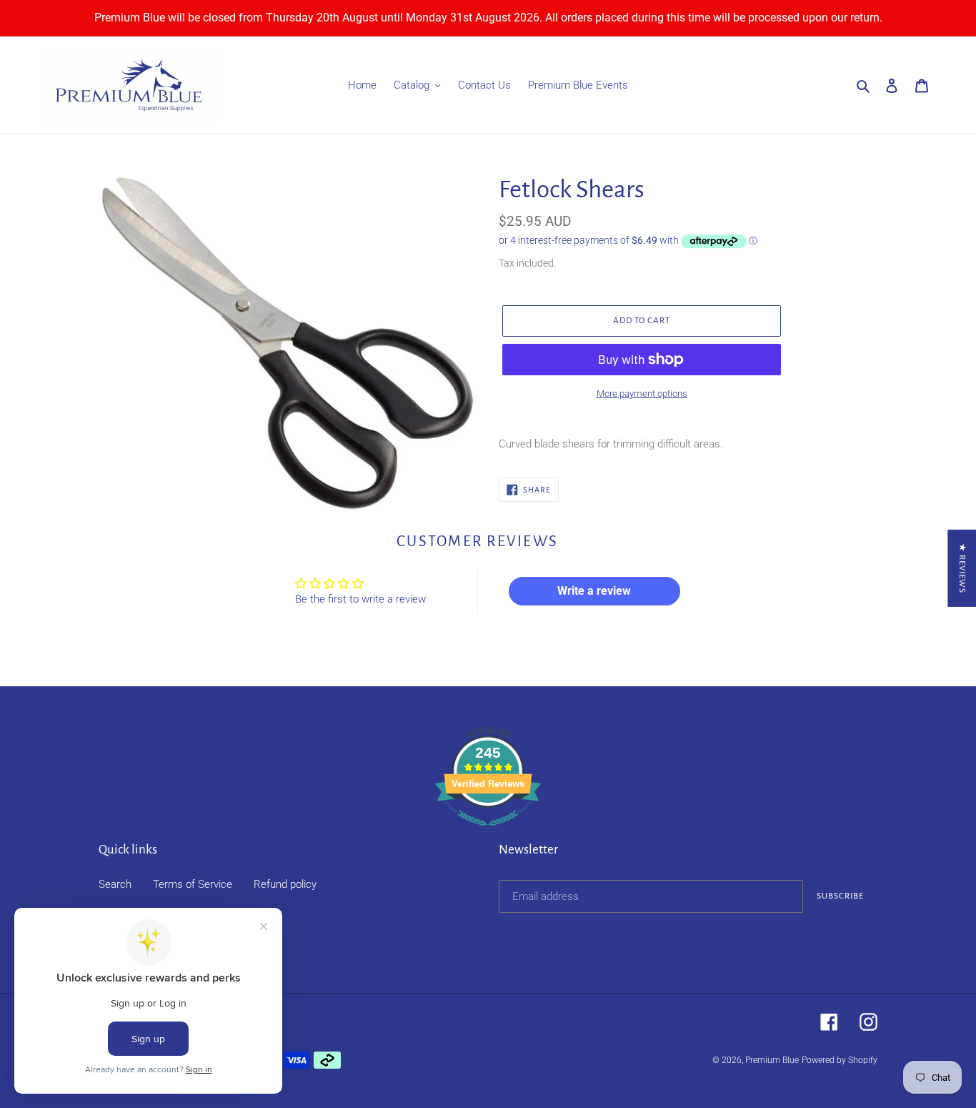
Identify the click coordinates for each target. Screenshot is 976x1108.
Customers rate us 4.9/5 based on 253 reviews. (286, 952)
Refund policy (285, 884)
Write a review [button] (594, 591)
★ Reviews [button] (962, 568)
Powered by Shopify (839, 1060)
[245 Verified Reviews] (488, 833)
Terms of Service (192, 884)
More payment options (642, 393)
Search (115, 884)
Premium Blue (772, 1060)
